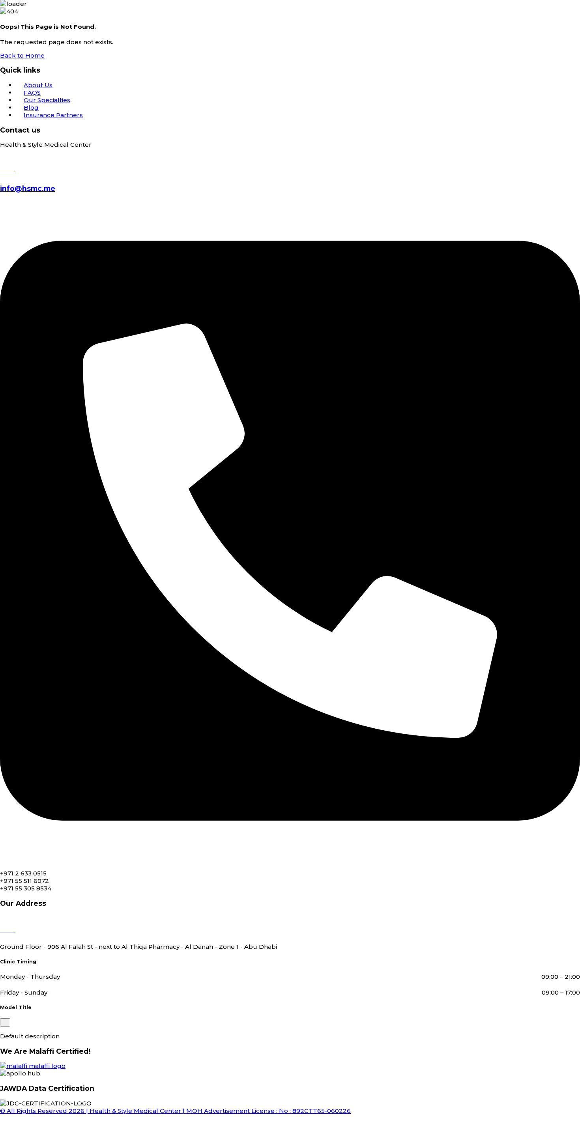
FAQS (32, 92)
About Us (38, 85)
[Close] (5, 1022)
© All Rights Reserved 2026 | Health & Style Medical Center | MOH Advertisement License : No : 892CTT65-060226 (175, 1111)
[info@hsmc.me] (7, 170)
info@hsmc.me (27, 188)
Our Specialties (47, 100)
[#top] (2, 1118)
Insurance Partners (53, 115)
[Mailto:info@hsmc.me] (290, 860)
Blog (31, 107)
